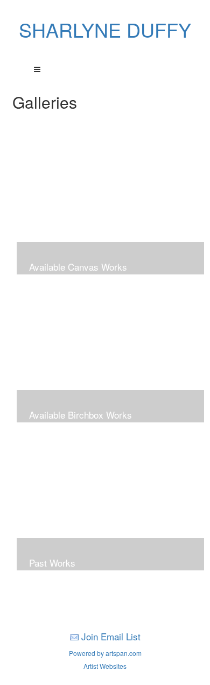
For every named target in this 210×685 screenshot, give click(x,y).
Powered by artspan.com (105, 653)
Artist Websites (105, 665)
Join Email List (111, 636)
